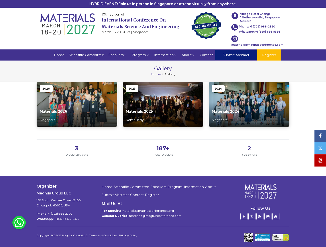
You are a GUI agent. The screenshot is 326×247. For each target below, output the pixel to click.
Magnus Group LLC (74, 235)
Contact (206, 55)
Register (152, 195)
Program (139, 55)
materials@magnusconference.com (257, 44)
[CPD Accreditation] (206, 24)
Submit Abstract (115, 195)
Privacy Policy (128, 235)
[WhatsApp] (19, 222)
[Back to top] (315, 231)
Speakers (116, 55)
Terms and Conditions (103, 235)
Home (59, 55)
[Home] (260, 191)
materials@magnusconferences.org (148, 210)
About (187, 55)
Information (164, 55)
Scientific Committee (86, 55)
